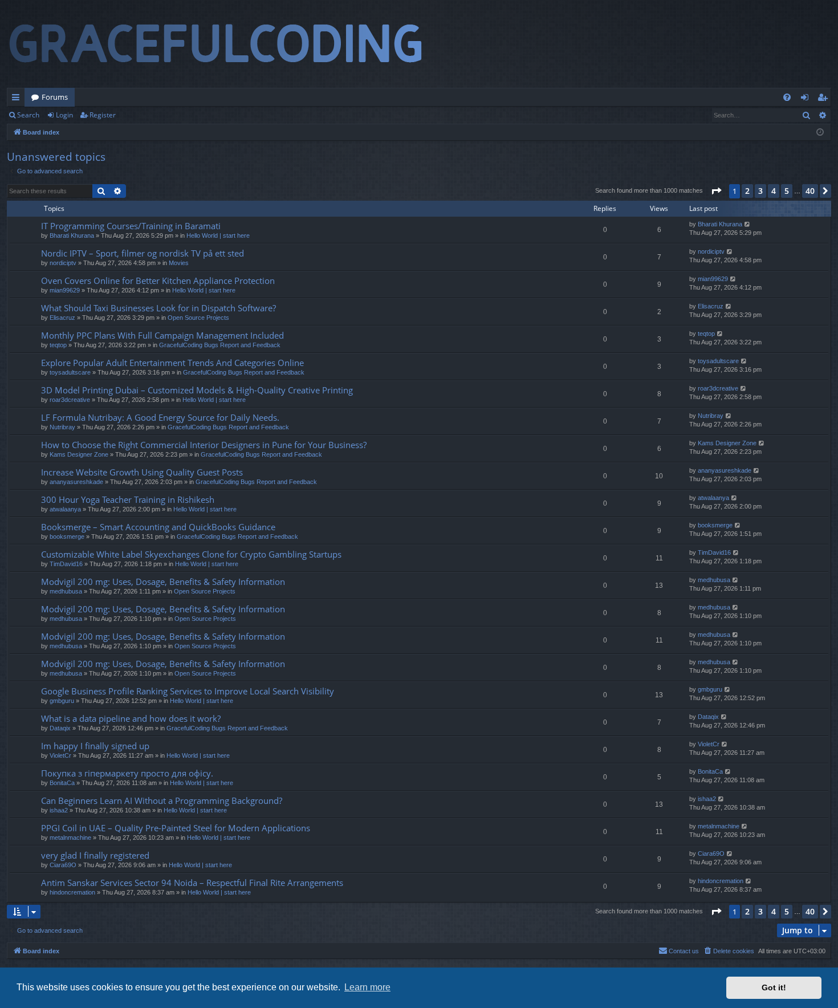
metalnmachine (70, 837)
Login (64, 115)
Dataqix (60, 728)
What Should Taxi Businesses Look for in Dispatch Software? (158, 308)
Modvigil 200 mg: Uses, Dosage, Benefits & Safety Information (163, 581)
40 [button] (810, 190)
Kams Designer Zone (79, 454)
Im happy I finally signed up (95, 745)
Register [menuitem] (825, 99)
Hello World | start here (218, 235)
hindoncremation (72, 892)
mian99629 (65, 290)
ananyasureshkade (76, 481)
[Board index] (226, 44)
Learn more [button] (367, 987)
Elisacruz (62, 317)
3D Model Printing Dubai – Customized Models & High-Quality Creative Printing (197, 390)
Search (28, 115)
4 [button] (773, 190)
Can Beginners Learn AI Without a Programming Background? (161, 800)
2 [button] (747, 190)
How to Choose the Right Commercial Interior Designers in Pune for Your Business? (204, 444)
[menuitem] (787, 97)
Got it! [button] (774, 987)
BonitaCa (62, 782)
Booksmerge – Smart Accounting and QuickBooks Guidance (158, 527)
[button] (716, 191)
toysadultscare (70, 372)
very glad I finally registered (95, 855)
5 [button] (786, 190)
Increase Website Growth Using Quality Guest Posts (142, 472)
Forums (55, 97)
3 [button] (760, 190)
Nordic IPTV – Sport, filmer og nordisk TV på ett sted (142, 253)
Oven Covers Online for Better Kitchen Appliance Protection (158, 280)
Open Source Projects (198, 317)
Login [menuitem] (806, 99)
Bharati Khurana (72, 235)
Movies (179, 262)
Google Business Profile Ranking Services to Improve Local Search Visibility (187, 691)
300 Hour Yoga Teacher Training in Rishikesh (127, 499)
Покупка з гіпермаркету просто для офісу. (127, 773)
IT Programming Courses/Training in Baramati (131, 225)
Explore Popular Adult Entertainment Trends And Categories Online (172, 362)
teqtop (58, 345)
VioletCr (60, 755)
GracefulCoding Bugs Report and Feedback (219, 345)
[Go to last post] (747, 224)
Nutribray (62, 427)
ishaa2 (59, 810)
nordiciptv (63, 262)
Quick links (18, 99)
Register (103, 115)
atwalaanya (65, 509)
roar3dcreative (70, 399)
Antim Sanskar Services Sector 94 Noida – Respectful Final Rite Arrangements (192, 882)
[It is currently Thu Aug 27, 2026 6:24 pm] (820, 132)
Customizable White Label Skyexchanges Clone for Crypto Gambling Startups (191, 554)
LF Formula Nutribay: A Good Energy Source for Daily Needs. (160, 417)
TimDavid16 (66, 563)
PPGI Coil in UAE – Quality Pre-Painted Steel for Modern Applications (175, 828)
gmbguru (62, 700)
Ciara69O (63, 864)
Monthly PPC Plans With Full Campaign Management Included (162, 335)
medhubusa (66, 591)
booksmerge (67, 536)
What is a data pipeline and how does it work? (131, 718)
